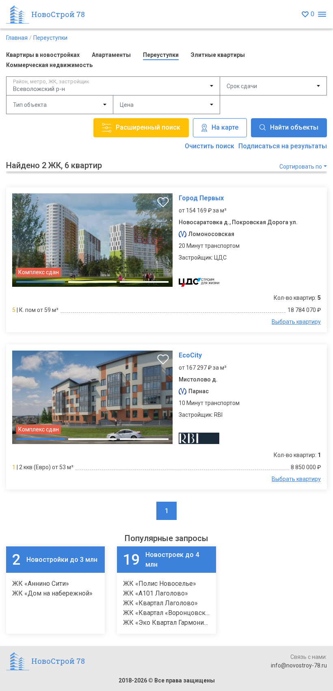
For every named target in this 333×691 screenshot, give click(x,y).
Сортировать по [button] (300, 166)
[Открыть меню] (322, 14)
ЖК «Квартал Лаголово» (160, 603)
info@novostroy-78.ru (299, 665)
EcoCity (190, 355)
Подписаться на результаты (282, 146)
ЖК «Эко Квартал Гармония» (166, 622)
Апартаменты (111, 55)
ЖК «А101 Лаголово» (155, 593)
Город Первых (201, 198)
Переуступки (50, 38)
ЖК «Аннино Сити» (40, 583)
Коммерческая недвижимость (49, 65)
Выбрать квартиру (296, 321)
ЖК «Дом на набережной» (52, 593)
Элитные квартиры (218, 55)
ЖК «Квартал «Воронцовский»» (171, 613)
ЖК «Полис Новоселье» (159, 583)
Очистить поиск (209, 146)
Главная (17, 38)
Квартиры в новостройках (43, 55)
